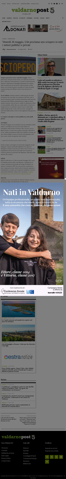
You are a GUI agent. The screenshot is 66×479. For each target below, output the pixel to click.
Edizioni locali (11, 38)
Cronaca (4, 38)
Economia (21, 262)
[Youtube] (54, 3)
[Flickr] (62, 3)
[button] (63, 18)
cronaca (7, 229)
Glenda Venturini (11, 49)
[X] (46, 49)
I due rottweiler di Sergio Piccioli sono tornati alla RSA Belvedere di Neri (8, 419)
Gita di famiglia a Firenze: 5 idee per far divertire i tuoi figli (18, 345)
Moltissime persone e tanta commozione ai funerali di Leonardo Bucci (16, 405)
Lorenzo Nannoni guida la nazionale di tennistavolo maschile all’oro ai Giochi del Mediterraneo (27, 287)
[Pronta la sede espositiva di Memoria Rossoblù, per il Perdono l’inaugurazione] (9, 276)
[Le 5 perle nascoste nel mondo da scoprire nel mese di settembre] (18, 308)
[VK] (54, 49)
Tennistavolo (22, 291)
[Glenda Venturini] (4, 49)
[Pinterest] (50, 49)
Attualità (3, 290)
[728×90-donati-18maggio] (33, 28)
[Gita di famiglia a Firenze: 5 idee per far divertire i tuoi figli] (18, 333)
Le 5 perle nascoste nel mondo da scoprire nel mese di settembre (17, 320)
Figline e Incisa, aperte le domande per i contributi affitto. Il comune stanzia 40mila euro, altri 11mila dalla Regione (27, 257)
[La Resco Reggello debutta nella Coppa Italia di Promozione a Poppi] (41, 150)
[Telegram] (57, 3)
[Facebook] (49, 3)
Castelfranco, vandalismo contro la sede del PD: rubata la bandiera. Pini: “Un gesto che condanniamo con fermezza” (18, 388)
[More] (62, 49)
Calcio (48, 146)
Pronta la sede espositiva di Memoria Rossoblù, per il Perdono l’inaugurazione (9, 286)
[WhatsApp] (57, 49)
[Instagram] (51, 3)
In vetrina (4, 318)
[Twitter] (59, 3)
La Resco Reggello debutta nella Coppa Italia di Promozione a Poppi (55, 150)
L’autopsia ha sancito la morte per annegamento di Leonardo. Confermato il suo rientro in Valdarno (18, 397)
